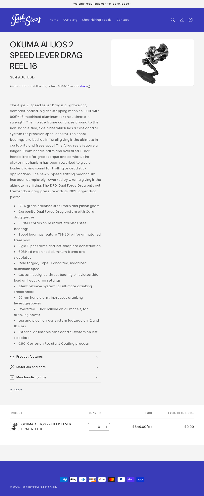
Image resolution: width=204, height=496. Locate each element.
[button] (173, 20)
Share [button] (18, 390)
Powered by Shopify (45, 486)
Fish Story (27, 486)
